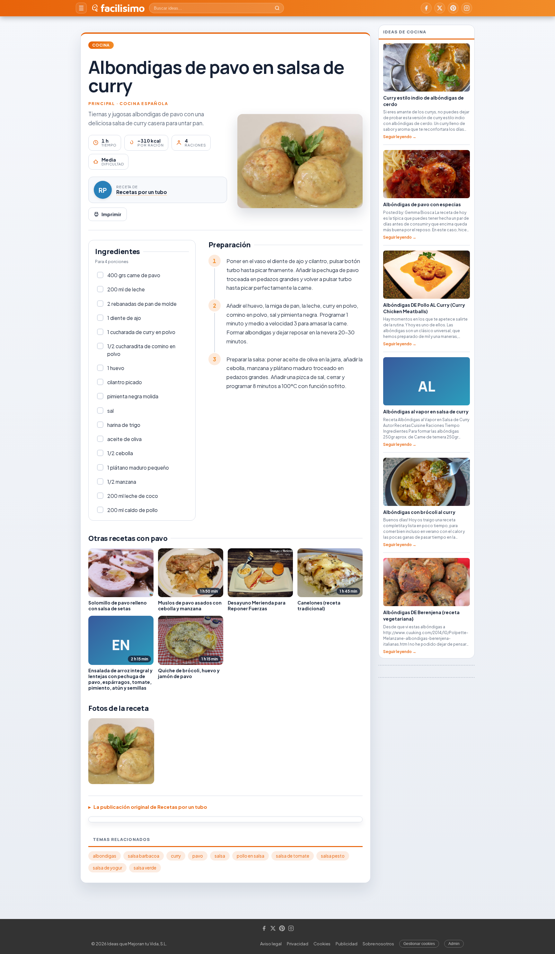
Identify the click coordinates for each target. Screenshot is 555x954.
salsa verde (145, 867)
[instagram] (466, 8)
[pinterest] (453, 8)
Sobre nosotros (378, 943)
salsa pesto (333, 856)
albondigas (104, 856)
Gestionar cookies (419, 943)
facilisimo (123, 8)
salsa (220, 856)
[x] (439, 8)
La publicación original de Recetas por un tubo (150, 807)
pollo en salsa (250, 856)
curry (176, 856)
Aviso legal (271, 943)
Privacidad (297, 943)
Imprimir (111, 214)
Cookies (321, 943)
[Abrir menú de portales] (81, 8)
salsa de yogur (107, 867)
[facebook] (426, 8)
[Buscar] (277, 8)
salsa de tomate (292, 856)
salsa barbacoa (143, 856)
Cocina (101, 45)
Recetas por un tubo (141, 192)
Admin (454, 943)
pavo (197, 856)
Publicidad (346, 943)
